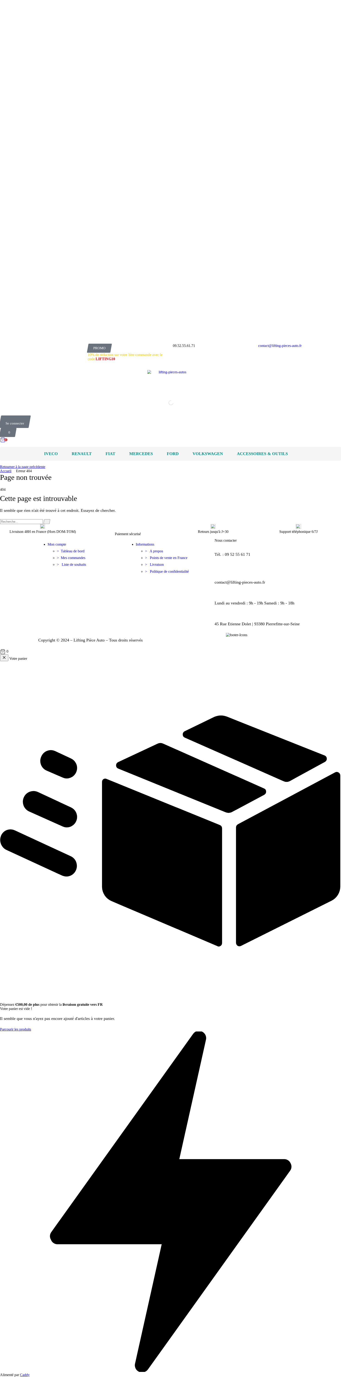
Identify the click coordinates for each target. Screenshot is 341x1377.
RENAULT (82, 453)
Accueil (5, 471)
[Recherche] (46, 521)
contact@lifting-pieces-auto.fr (280, 346)
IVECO (51, 453)
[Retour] (4, 657)
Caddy (25, 1375)
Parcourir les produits (15, 1029)
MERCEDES (141, 453)
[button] (99, 348)
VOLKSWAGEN (208, 453)
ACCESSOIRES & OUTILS (262, 453)
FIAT (110, 453)
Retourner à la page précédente (22, 467)
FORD (173, 453)
